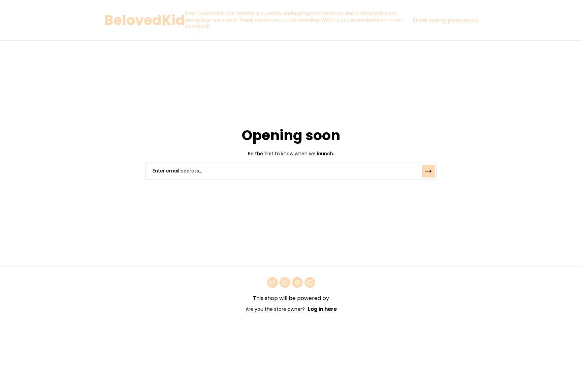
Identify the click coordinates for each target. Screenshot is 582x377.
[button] (444, 20)
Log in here (322, 309)
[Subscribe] (428, 171)
